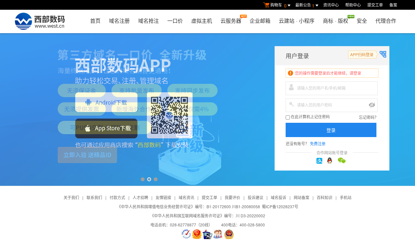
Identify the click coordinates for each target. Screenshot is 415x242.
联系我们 (94, 197)
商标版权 (335, 20)
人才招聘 (140, 197)
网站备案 (301, 197)
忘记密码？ (368, 117)
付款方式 (117, 197)
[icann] (186, 234)
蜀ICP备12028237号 (280, 206)
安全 (362, 20)
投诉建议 (255, 197)
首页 (95, 20)
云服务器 (230, 20)
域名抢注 (148, 20)
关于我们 (71, 197)
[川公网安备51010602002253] (229, 234)
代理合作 (385, 20)
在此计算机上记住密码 (310, 117)
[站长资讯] (207, 234)
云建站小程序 (296, 20)
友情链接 (163, 197)
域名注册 (119, 20)
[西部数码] (40, 21)
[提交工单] (218, 234)
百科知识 (324, 197)
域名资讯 (186, 197)
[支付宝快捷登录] (321, 161)
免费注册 (318, 143)
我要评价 (232, 197)
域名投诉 (278, 197)
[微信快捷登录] (343, 161)
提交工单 (375, 4)
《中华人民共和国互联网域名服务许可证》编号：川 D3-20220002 (207, 215)
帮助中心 (353, 4)
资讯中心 (331, 4)
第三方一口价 (207, 109)
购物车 (278, 5)
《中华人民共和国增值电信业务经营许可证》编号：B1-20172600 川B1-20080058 (188, 206)
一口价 (175, 20)
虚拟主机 (201, 20)
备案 (393, 4)
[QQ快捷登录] (332, 161)
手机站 (345, 197)
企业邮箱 (260, 20)
